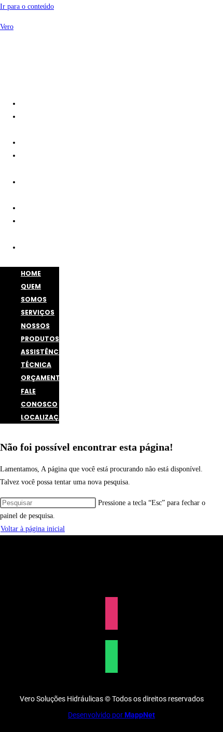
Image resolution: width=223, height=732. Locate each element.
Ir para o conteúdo (27, 6)
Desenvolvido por (111, 715)
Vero (6, 27)
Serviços (43, 142)
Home (36, 103)
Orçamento (48, 208)
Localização (50, 247)
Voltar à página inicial (33, 529)
